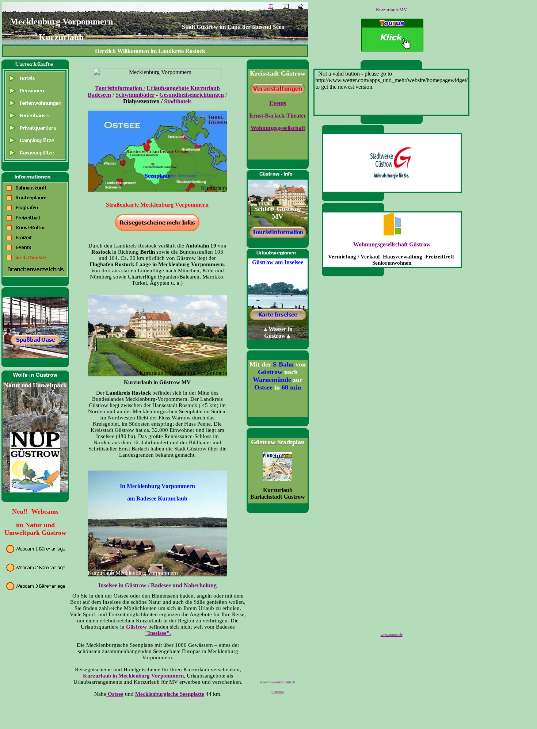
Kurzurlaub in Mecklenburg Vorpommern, (134, 676)
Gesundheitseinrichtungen (191, 95)
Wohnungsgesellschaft (278, 128)
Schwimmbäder (135, 95)
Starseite (277, 692)
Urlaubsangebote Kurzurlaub (183, 88)
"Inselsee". (158, 633)
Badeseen (99, 95)
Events (277, 103)
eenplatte (193, 694)
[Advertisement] (393, 391)
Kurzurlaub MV (391, 9)
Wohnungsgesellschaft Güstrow (392, 244)
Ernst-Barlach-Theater (277, 115)
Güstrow (136, 627)
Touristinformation (118, 88)
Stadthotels (177, 101)
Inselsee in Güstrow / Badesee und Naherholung (157, 585)
